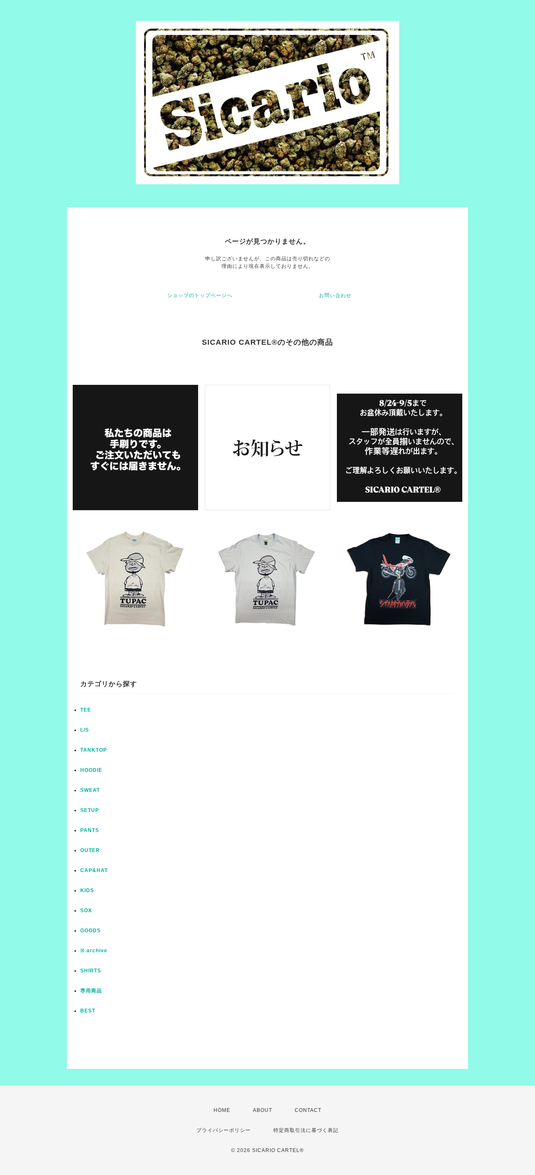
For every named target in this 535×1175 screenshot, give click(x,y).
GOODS (90, 930)
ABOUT (262, 1110)
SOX (86, 910)
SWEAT (90, 790)
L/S (84, 730)
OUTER (90, 850)
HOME (222, 1110)
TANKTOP (93, 750)
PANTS (89, 830)
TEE (85, 710)
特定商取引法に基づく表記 (306, 1130)
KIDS (87, 890)
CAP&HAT (94, 870)
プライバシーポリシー (223, 1130)
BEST (87, 1011)
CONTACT (308, 1110)
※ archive (93, 951)
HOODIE (91, 770)
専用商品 (91, 991)
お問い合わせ (335, 295)
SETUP (89, 810)
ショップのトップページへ (199, 295)
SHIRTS (90, 971)
